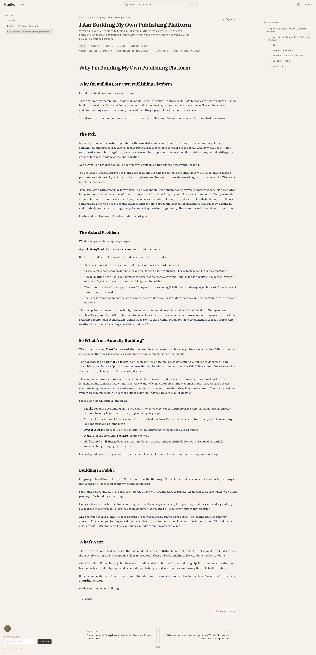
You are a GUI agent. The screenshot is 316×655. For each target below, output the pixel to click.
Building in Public (279, 60)
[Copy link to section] (192, 67)
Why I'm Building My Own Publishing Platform (286, 30)
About (21, 4)
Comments (87, 599)
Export (228, 19)
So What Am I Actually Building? (286, 55)
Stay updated (12, 637)
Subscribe (45, 641)
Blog (82, 46)
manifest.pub (16, 649)
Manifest (10, 4)
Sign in (308, 4)
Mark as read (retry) (225, 611)
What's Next (276, 66)
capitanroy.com (92, 580)
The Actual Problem (280, 50)
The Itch (274, 45)
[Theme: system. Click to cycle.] (298, 4)
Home (82, 17)
